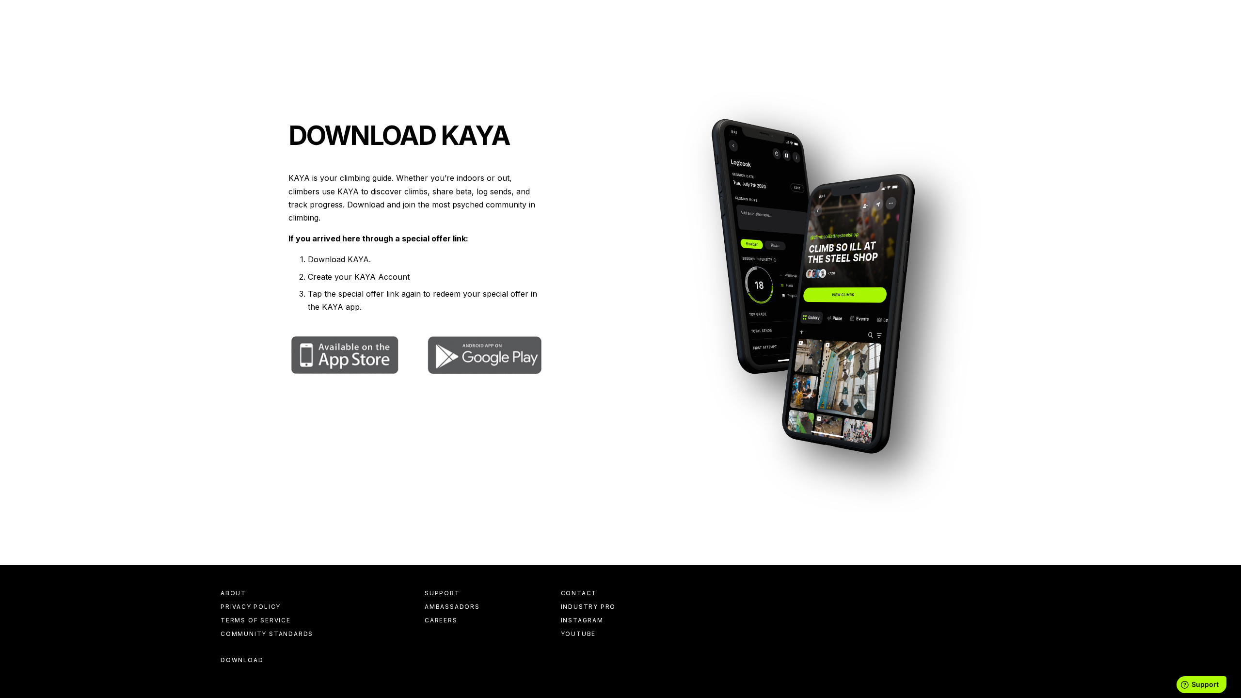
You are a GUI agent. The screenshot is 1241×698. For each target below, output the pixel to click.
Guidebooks (247, 34)
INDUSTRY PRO (588, 606)
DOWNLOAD (242, 660)
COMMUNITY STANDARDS (267, 633)
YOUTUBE (578, 633)
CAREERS (441, 620)
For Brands (423, 34)
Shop (504, 34)
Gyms (374, 34)
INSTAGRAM (582, 620)
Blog (471, 34)
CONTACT (579, 593)
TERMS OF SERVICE (256, 620)
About (541, 34)
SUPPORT (442, 593)
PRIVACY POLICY (251, 606)
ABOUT (233, 593)
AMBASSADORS (452, 606)
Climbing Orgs (317, 34)
